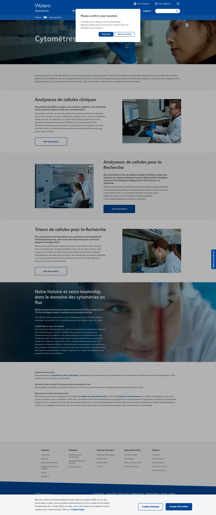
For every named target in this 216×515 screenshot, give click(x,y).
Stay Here (106, 34)
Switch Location (125, 34)
